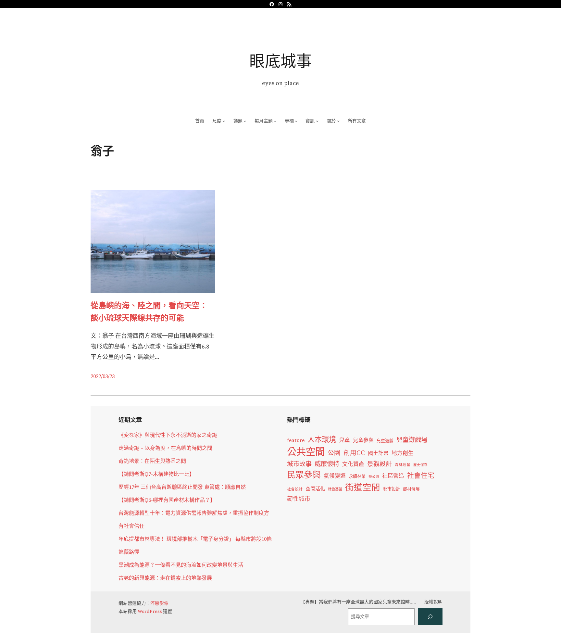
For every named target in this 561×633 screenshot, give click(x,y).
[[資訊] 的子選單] (317, 121)
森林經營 (402, 464)
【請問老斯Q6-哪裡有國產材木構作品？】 (166, 499)
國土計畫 (378, 453)
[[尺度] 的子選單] (223, 121)
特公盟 (373, 476)
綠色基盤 (335, 489)
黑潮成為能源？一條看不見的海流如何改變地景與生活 (180, 564)
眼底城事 (280, 60)
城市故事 (299, 464)
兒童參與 (363, 440)
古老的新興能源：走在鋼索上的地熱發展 (165, 577)
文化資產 (353, 464)
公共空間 (306, 451)
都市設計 (391, 489)
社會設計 (295, 489)
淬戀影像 (159, 603)
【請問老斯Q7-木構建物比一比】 (156, 473)
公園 (334, 453)
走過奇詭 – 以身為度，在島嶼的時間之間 (165, 447)
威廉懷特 (327, 464)
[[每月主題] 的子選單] (275, 121)
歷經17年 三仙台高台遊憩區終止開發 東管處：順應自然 (182, 486)
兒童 (344, 440)
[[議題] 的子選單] (244, 121)
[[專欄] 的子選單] (296, 121)
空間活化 (315, 488)
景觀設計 (379, 464)
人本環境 (321, 439)
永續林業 (357, 476)
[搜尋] (430, 616)
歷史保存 (420, 464)
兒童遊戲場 (411, 440)
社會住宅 (420, 475)
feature (296, 440)
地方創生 (403, 453)
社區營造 (393, 476)
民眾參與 (304, 475)
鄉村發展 (411, 489)
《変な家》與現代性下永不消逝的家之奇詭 (167, 434)
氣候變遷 (335, 476)
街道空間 (362, 487)
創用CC (354, 453)
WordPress (150, 611)
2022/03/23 (103, 376)
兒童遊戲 (385, 440)
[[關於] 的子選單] (338, 121)
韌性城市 (298, 499)
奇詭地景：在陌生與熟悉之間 (152, 460)
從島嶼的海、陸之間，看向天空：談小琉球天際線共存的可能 (149, 311)
